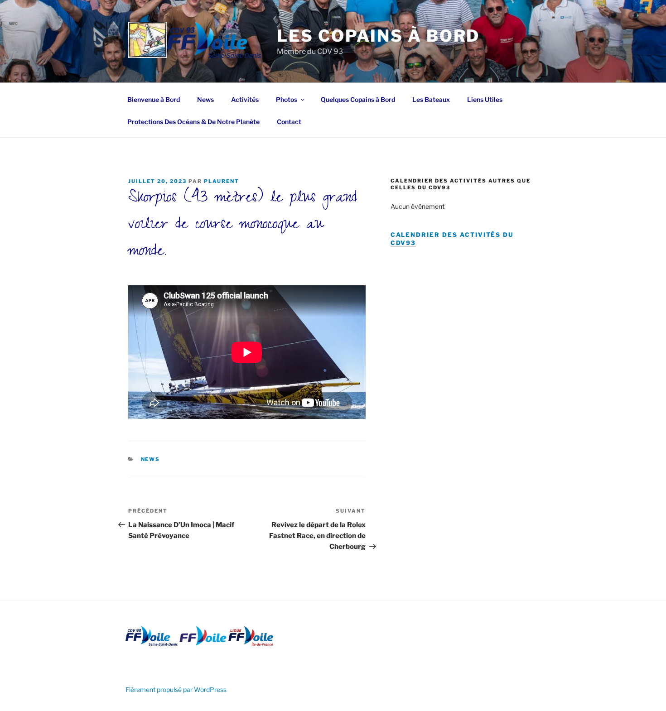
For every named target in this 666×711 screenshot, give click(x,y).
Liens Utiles (484, 99)
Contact (289, 121)
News (205, 99)
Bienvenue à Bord (153, 99)
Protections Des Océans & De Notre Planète (193, 121)
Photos (286, 99)
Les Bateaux (431, 99)
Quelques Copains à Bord (358, 99)
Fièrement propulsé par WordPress (176, 689)
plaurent (221, 181)
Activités (245, 99)
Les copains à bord (378, 36)
